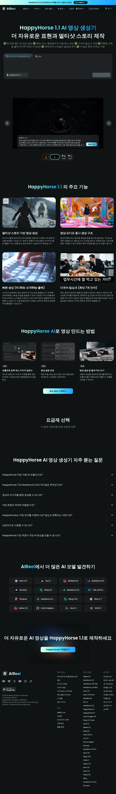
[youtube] (20, 681)
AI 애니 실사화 (109, 680)
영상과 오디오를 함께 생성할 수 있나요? (22, 495)
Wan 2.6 (86, 753)
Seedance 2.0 (88, 705)
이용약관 (60, 723)
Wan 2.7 (86, 724)
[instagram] (25, 681)
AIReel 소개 (61, 712)
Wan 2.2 (86, 771)
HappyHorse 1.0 (89, 713)
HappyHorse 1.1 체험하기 (58, 649)
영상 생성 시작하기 (58, 391)
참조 (58, 680)
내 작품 (59, 698)
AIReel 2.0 (87, 727)
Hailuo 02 (86, 775)
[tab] (18, 56)
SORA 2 (86, 760)
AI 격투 (106, 709)
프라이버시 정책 (63, 720)
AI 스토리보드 (108, 684)
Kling (85, 778)
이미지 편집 (61, 687)
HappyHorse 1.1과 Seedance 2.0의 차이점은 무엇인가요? (32, 484)
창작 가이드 (61, 702)
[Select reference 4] (70, 157)
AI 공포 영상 (108, 691)
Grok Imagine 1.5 (89, 716)
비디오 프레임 (62, 684)
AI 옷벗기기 (108, 705)
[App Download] (9, 689)
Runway (86, 745)
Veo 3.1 (85, 738)
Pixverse (86, 785)
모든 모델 (48, 8)
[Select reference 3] (64, 157)
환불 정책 (60, 727)
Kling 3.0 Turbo (89, 720)
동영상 (25, 8)
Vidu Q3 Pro (87, 735)
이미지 (36, 8)
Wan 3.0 (86, 691)
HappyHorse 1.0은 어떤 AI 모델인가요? (22, 474)
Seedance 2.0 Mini (90, 687)
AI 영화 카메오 (109, 695)
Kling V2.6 (87, 756)
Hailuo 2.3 (87, 764)
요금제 (71, 8)
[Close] (112, 2)
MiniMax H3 (87, 698)
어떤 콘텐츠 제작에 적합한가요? (18, 505)
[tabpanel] (58, 69)
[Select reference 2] (55, 157)
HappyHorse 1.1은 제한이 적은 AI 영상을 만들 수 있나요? (31, 535)
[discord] (3, 681)
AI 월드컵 (107, 698)
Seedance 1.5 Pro (89, 749)
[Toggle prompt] (83, 145)
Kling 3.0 (86, 731)
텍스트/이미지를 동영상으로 (67, 676)
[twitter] (14, 681)
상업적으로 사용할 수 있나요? (17, 525)
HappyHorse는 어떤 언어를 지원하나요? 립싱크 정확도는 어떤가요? (37, 515)
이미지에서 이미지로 (64, 691)
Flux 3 (85, 702)
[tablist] (24, 56)
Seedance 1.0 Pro (90, 782)
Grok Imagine (88, 742)
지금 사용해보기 (80, 2)
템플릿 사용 (91, 144)
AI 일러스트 (108, 676)
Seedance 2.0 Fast (90, 684)
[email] (9, 681)
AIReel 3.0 (87, 676)
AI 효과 (60, 8)
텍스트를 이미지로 (63, 695)
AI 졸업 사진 (108, 687)
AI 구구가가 (108, 702)
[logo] (9, 9)
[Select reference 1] (46, 157)
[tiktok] (30, 681)
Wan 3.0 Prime (89, 695)
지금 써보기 (14, 225)
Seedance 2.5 (88, 680)
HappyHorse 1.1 (88, 709)
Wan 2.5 (86, 767)
